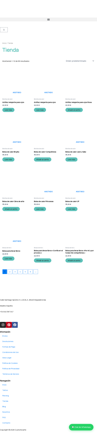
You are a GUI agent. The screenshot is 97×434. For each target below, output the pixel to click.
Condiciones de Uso (10, 352)
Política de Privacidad (10, 368)
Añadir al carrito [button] (74, 110)
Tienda (5, 401)
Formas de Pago (8, 347)
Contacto (6, 423)
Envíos (5, 336)
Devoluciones (7, 341)
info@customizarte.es (9, 317)
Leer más (8, 110)
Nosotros (6, 412)
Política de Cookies (10, 363)
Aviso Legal (6, 357)
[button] (48, 19)
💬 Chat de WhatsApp (81, 427)
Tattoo (5, 390)
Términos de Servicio (10, 374)
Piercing (5, 395)
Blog (4, 406)
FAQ (4, 417)
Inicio (4, 43)
